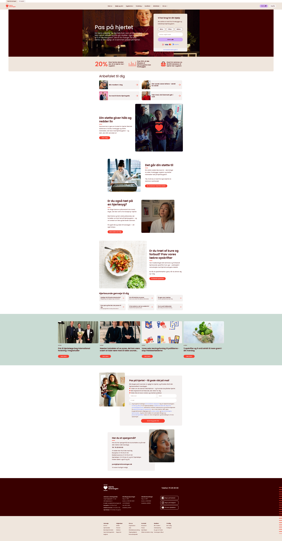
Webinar (118, 530)
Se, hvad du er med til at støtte (156, 186)
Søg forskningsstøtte (109, 532)
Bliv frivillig (169, 525)
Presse (143, 528)
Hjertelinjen (144, 530)
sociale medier (155, 411)
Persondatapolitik (133, 534)
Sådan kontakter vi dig (147, 532)
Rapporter (118, 532)
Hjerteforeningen (11, 1)
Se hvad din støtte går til (170, 50)
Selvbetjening (157, 528)
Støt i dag (105, 138)
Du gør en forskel (158, 530)
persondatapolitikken (138, 415)
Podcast (118, 528)
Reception (144, 525)
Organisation (132, 525)
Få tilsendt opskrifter (157, 278)
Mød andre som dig (115, 232)
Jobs (130, 528)
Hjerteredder (107, 528)
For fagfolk (21, 1)
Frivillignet (169, 528)
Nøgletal (106, 534)
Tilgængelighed (133, 532)
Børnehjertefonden (108, 530)
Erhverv (105, 525)
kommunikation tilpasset (152, 404)
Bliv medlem (157, 525)
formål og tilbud (136, 405)
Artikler (118, 525)
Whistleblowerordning (134, 530)
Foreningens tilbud (158, 532)
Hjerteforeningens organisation (142, 409)
